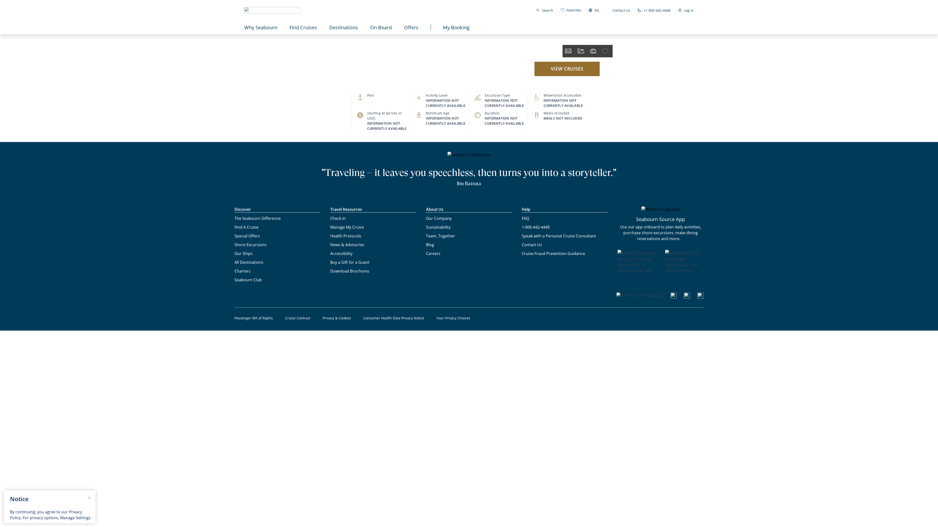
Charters (242, 271)
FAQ (525, 218)
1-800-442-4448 (536, 227)
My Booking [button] (456, 27)
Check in (338, 218)
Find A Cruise (246, 227)
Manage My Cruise (347, 227)
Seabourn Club (248, 280)
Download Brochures (349, 271)
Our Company (439, 218)
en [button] (597, 10)
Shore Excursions (250, 244)
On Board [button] (381, 27)
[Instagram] (687, 297)
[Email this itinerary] (568, 51)
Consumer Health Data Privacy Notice (393, 318)
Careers (433, 253)
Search (547, 10)
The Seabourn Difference (257, 218)
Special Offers (247, 236)
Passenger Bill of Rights (253, 318)
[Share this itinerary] (581, 51)
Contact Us (621, 10)
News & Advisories (347, 244)
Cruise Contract (297, 318)
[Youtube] (674, 297)
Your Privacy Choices (453, 318)
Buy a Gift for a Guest (349, 262)
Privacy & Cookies (337, 318)
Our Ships (243, 253)
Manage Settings (75, 517)
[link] (571, 10)
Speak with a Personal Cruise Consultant (559, 236)
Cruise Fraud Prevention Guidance (553, 253)
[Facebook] (640, 295)
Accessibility (341, 253)
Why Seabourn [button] (260, 27)
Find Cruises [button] (303, 27)
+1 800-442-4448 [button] (657, 10)
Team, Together (440, 236)
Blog (430, 244)
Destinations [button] (343, 27)
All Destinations (248, 262)
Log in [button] (689, 10)
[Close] (89, 497)
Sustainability (438, 227)
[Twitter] (700, 297)
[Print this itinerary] (593, 51)
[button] (272, 10)
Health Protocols (345, 236)
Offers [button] (411, 27)
